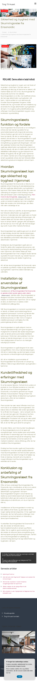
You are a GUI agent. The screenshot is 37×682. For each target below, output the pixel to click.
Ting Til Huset (8, 4)
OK (19, 676)
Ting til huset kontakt (11, 616)
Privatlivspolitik (9, 613)
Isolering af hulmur (8, 574)
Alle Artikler (13, 32)
